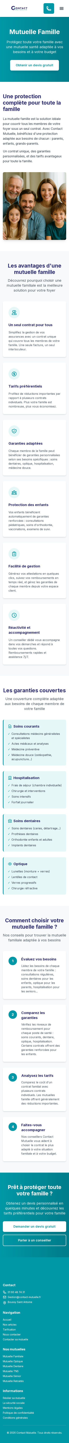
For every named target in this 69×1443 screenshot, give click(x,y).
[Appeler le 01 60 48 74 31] (49, 8)
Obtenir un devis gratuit (34, 65)
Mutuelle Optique (13, 1361)
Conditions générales (15, 1417)
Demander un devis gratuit (34, 1226)
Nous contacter (12, 1334)
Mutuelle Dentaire (13, 1366)
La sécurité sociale (14, 1402)
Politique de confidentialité (18, 1412)
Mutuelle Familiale (13, 1356)
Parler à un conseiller (34, 1240)
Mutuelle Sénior (12, 1376)
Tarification (9, 1329)
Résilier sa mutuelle (14, 1397)
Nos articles (9, 1324)
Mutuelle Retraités (13, 1381)
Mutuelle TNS (11, 1371)
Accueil (7, 1319)
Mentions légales (13, 1407)
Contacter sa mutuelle (15, 1339)
